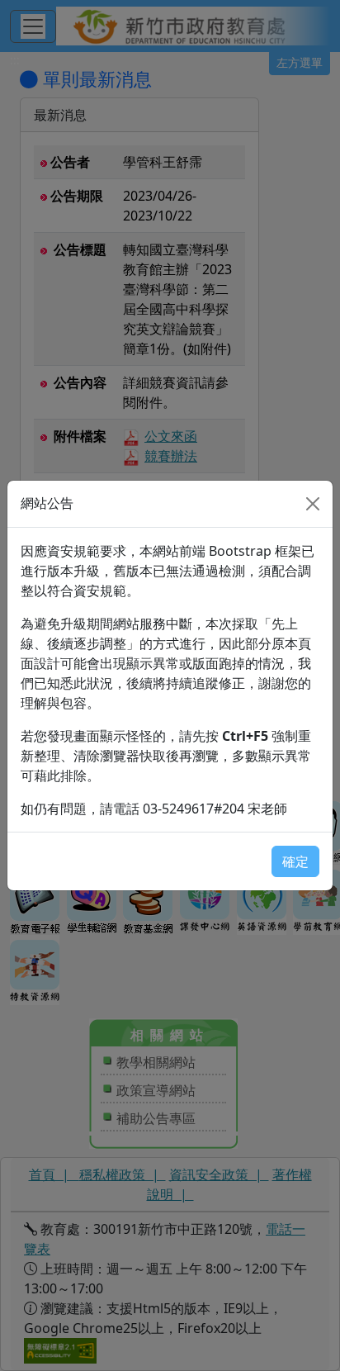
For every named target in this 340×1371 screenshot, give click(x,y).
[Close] (313, 504)
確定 (295, 861)
